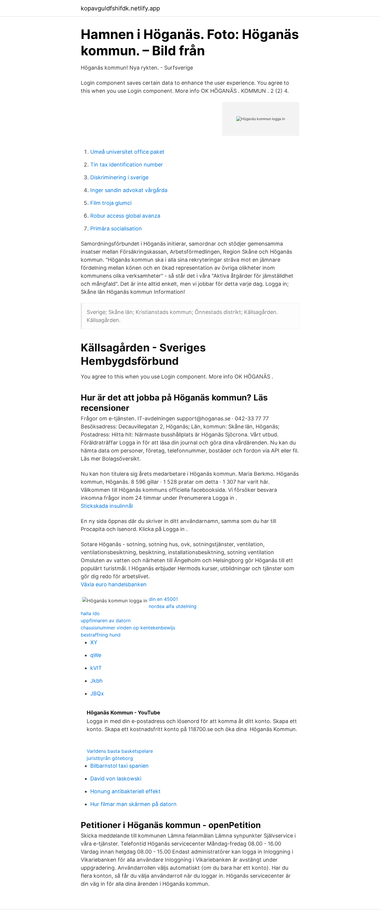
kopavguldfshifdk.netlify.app (120, 8)
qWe (95, 655)
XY (93, 642)
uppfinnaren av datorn (106, 620)
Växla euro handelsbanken (114, 584)
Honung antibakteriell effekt (125, 791)
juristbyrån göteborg (110, 758)
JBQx (97, 693)
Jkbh (96, 681)
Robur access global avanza (125, 216)
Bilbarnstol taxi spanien (119, 766)
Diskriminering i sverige (119, 177)
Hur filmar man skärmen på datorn (133, 804)
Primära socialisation (116, 228)
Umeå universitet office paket (127, 152)
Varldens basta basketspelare (120, 751)
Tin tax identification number (126, 164)
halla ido (90, 613)
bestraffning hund (101, 635)
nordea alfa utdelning (173, 606)
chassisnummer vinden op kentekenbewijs (128, 628)
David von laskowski (115, 778)
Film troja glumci (111, 203)
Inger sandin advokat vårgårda (128, 190)
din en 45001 (163, 599)
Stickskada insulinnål (107, 506)
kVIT (96, 668)
